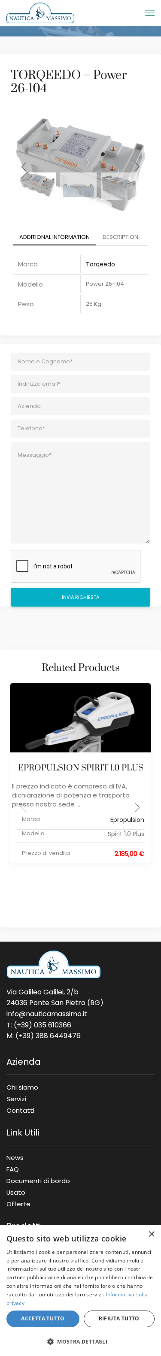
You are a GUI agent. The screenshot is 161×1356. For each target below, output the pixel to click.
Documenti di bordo (38, 1180)
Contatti (20, 1109)
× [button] (151, 1234)
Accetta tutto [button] (42, 1318)
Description (120, 237)
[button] (137, 807)
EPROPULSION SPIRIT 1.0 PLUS (80, 768)
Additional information (54, 237)
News (15, 1157)
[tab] (54, 237)
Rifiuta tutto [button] (119, 1318)
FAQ (12, 1169)
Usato (15, 1192)
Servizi (16, 1098)
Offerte (18, 1202)
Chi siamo (22, 1087)
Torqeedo (100, 264)
